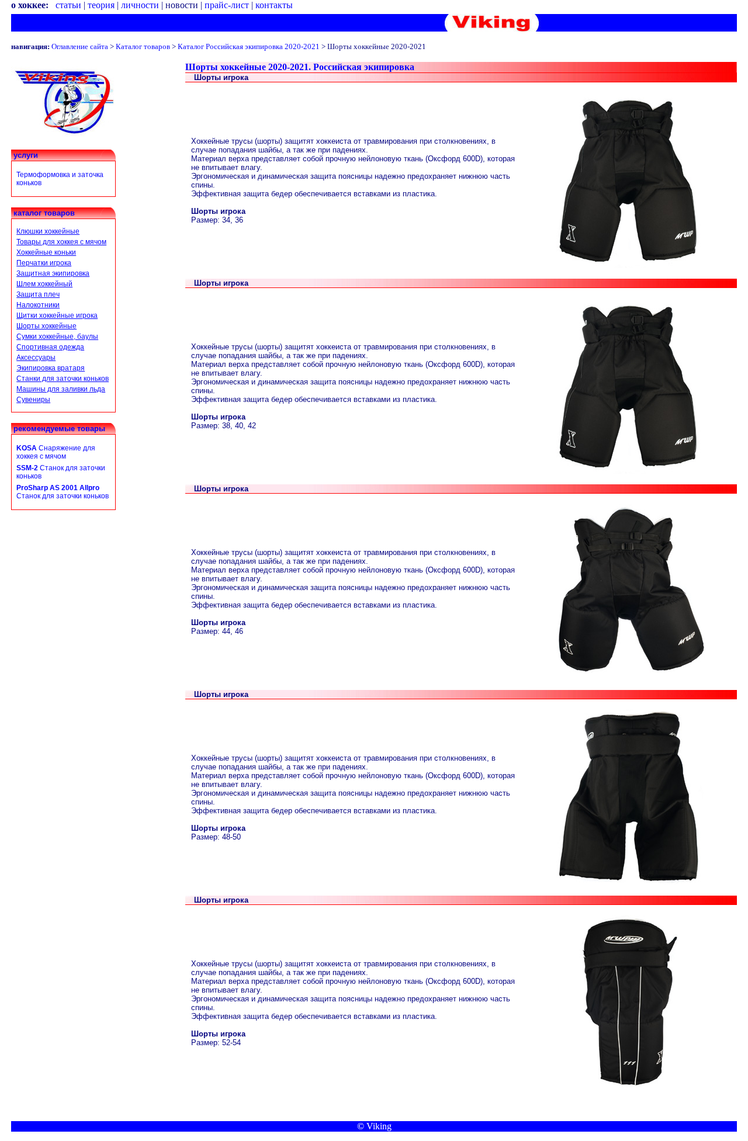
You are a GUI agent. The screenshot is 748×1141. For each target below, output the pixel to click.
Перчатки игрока (43, 263)
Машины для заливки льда (60, 389)
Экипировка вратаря (50, 368)
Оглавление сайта (79, 46)
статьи (68, 5)
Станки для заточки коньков (62, 378)
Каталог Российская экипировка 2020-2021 (249, 46)
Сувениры (33, 400)
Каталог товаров (143, 46)
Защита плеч (38, 294)
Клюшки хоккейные (47, 231)
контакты (274, 5)
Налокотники (38, 305)
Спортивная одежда (50, 347)
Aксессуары (36, 357)
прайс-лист (227, 5)
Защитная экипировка (52, 273)
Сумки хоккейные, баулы (57, 336)
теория (101, 5)
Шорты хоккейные (46, 326)
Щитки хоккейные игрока (57, 315)
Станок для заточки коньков (62, 492)
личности (140, 5)
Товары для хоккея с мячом (61, 242)
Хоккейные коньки (46, 252)
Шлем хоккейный (44, 284)
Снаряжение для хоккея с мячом (55, 452)
